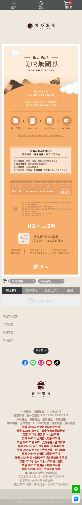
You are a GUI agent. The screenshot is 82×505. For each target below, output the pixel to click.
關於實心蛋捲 (11, 316)
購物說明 (8, 340)
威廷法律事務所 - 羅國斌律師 (30, 484)
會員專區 (8, 332)
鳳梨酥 (58, 480)
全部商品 (8, 324)
